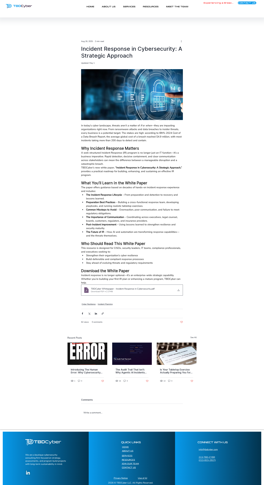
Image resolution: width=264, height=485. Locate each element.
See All (193, 337)
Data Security (99, 22)
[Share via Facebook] (82, 313)
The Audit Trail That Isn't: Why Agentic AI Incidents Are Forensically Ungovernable (130, 371)
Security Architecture (143, 22)
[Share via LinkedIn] (96, 313)
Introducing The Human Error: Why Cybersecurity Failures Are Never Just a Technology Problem (86, 371)
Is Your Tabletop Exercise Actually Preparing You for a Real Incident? (176, 371)
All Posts (72, 22)
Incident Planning (105, 304)
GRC (84, 22)
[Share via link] (102, 313)
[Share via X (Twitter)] (89, 313)
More (162, 22)
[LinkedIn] (28, 472)
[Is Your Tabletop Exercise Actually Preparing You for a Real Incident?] (176, 354)
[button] (193, 23)
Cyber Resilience (119, 22)
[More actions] (181, 41)
